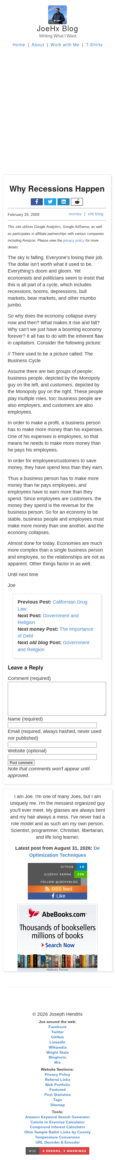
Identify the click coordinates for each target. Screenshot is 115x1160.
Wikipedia (58, 1047)
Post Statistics (57, 1095)
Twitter (57, 1032)
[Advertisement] (57, 108)
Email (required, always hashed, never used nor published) (54, 735)
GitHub (57, 1037)
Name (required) (25, 719)
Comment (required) (29, 678)
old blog (95, 213)
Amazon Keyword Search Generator (57, 1117)
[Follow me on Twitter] (57, 882)
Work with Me (65, 44)
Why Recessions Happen (57, 188)
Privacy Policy (57, 1075)
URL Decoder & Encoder (58, 1142)
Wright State (57, 1052)
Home (19, 44)
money (75, 213)
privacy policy (74, 240)
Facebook (57, 1027)
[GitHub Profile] (57, 866)
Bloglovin (57, 1057)
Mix (57, 1062)
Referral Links (57, 1080)
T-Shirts (94, 44)
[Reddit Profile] (57, 874)
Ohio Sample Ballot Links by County (57, 1132)
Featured (57, 1090)
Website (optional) (27, 750)
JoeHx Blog (57, 28)
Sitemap (57, 1105)
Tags (57, 1100)
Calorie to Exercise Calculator (57, 1122)
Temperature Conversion (57, 1137)
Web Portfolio (57, 1085)
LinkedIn (57, 1042)
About (38, 44)
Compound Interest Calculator (57, 1127)
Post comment (21, 763)
